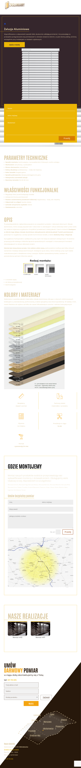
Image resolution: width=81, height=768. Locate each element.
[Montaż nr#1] (40, 628)
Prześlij (67, 138)
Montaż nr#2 (17, 637)
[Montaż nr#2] (17, 628)
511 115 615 (12, 680)
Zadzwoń (46, 697)
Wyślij (31, 703)
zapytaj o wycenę (14, 44)
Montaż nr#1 (40, 637)
